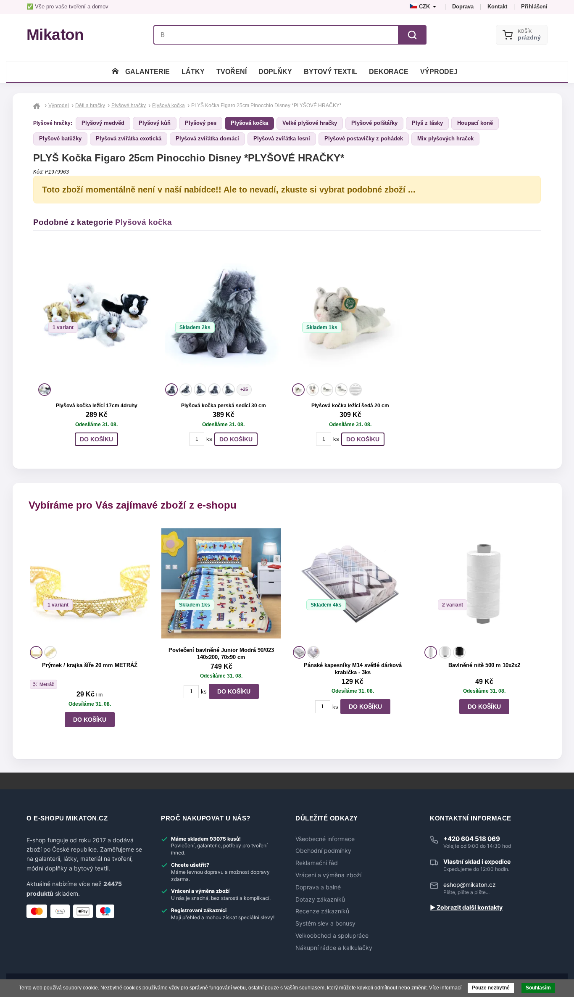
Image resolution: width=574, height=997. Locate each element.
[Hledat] (412, 35)
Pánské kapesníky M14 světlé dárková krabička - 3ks (353, 668)
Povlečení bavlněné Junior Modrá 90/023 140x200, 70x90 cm (221, 653)
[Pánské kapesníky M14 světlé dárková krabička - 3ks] (353, 584)
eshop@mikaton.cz (469, 884)
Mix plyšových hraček (445, 138)
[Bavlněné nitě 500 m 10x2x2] (484, 584)
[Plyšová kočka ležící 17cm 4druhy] (96, 313)
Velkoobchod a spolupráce (332, 935)
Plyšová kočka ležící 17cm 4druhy (96, 406)
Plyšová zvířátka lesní (281, 138)
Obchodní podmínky (323, 850)
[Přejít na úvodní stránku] (37, 105)
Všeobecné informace (325, 839)
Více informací (445, 988)
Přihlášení (534, 6)
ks (209, 439)
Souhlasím (538, 988)
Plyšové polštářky (374, 123)
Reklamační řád (316, 863)
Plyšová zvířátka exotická (128, 138)
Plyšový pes (200, 123)
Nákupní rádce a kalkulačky (333, 947)
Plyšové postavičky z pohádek (363, 138)
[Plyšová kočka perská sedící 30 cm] (223, 313)
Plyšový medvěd (103, 123)
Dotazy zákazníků (320, 899)
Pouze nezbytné (491, 988)
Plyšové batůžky (60, 138)
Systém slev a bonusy (325, 923)
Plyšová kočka (249, 123)
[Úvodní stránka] (115, 71)
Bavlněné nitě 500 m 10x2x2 (484, 665)
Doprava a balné (318, 887)
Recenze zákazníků (322, 911)
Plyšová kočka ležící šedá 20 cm (350, 406)
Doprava (463, 6)
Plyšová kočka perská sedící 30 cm (223, 406)
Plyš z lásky (427, 123)
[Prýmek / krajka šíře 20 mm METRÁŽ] (90, 584)
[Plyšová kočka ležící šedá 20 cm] (350, 313)
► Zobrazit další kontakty (466, 907)
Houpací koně (475, 123)
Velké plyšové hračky (309, 123)
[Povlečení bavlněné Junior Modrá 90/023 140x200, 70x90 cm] (221, 584)
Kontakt (497, 6)
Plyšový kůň (155, 123)
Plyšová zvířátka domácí (207, 138)
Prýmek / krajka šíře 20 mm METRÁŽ (89, 665)
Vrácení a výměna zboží (328, 875)
